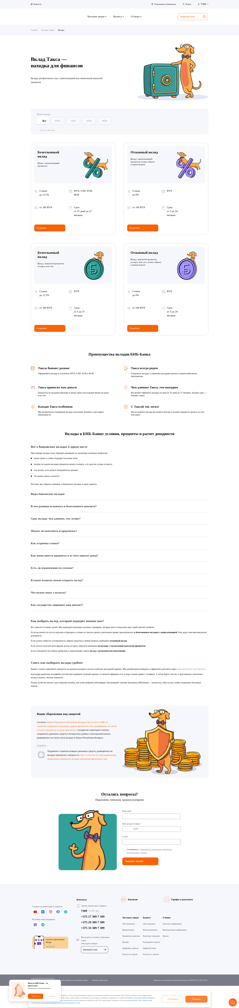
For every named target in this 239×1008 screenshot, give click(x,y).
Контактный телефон (131, 824)
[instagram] (50, 912)
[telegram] (66, 912)
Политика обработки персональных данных (73, 980)
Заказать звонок (134, 861)
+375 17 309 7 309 (92, 916)
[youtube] (35, 912)
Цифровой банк (187, 16)
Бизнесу (147, 917)
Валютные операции (151, 936)
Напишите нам (90, 949)
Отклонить (173, 999)
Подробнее (41, 228)
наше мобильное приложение (191, 669)
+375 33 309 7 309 (92, 928)
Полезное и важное (151, 954)
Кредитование (128, 930)
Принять (196, 999)
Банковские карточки (131, 936)
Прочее (166, 936)
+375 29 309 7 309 (92, 922)
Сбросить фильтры (47, 130)
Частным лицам (130, 917)
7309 (84, 911)
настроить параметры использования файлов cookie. (62, 1003)
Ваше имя (126, 811)
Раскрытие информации (100, 980)
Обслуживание (128, 924)
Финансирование (150, 930)
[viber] (35, 925)
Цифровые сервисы (130, 948)
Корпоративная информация (174, 930)
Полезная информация (172, 924)
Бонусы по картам (129, 954)
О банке (167, 917)
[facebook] (58, 912)
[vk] (43, 912)
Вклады (125, 942)
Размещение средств (151, 942)
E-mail (125, 837)
